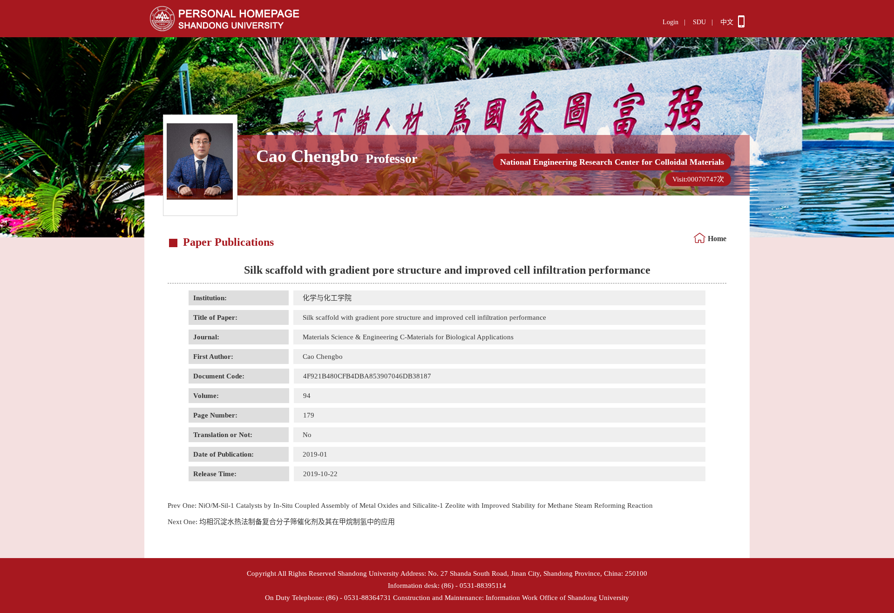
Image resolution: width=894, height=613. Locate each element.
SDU (699, 22)
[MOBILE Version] (741, 25)
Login (670, 22)
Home (717, 239)
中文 (726, 22)
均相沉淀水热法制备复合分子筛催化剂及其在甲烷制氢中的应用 (281, 521)
